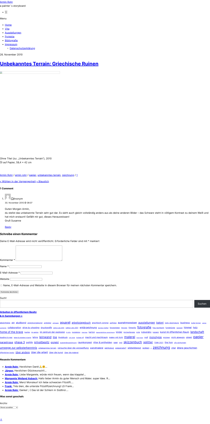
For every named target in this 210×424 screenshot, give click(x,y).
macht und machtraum (96, 337)
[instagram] (6, 12)
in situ (68, 332)
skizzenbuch (133, 342)
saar (116, 342)
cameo (204, 323)
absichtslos (5, 323)
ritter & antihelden (102, 342)
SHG (120, 343)
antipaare (56, 323)
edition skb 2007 (72, 328)
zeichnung (68, 175)
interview (84, 332)
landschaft (197, 332)
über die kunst (56, 352)
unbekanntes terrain (49, 175)
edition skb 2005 (58, 328)
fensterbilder (115, 328)
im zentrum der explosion (52, 332)
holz (195, 327)
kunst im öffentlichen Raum (174, 332)
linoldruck (63, 337)
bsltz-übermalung (172, 323)
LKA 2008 (72, 337)
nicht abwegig (178, 337)
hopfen (27, 332)
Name (4, 266)
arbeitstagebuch (81, 322)
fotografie (144, 327)
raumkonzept (85, 342)
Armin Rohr (6, 175)
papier (32, 175)
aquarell (65, 322)
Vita (7, 28)
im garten (35, 332)
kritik (138, 332)
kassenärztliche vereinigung (105, 332)
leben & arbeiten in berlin (22, 337)
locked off (80, 337)
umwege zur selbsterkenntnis (18, 347)
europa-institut (103, 328)
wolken (145, 348)
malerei (129, 337)
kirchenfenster (129, 332)
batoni (160, 322)
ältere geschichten (187, 348)
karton (92, 332)
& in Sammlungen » (11, 315)
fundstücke (170, 328)
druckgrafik (46, 327)
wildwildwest (134, 348)
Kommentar (7, 260)
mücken (166, 337)
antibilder (47, 323)
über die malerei (71, 353)
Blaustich (42, 181)
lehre (35, 337)
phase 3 (19, 342)
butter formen (196, 323)
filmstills (132, 328)
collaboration (14, 327)
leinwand (45, 337)
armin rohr (21, 175)
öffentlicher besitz (7, 353)
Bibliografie (11, 40)
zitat (173, 348)
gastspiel (179, 328)
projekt (55, 342)
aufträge (113, 323)
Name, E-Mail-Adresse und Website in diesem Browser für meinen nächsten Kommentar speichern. (60, 285)
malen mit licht (116, 337)
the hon (169, 342)
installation (76, 332)
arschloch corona (100, 323)
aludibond (21, 322)
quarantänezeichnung (68, 343)
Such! (3, 298)
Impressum (11, 44)
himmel (188, 327)
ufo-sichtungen (180, 343)
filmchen (124, 328)
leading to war (6, 337)
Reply (8, 227)
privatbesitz (41, 342)
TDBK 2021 (158, 343)
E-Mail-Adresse (10, 272)
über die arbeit (39, 352)
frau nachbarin (158, 328)
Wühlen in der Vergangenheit (18, 181)
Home (8, 24)
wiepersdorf (120, 348)
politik (29, 342)
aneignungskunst (35, 323)
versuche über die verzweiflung (73, 348)
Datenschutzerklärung (22, 48)
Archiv (3, 403)
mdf (146, 337)
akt (13, 323)
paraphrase (6, 342)
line (55, 337)
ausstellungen (146, 322)
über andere (23, 352)
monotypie (155, 337)
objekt (189, 337)
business (185, 322)
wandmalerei (96, 348)
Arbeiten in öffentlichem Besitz (18, 312)
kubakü (156, 332)
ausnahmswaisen (127, 322)
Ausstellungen (13, 32)
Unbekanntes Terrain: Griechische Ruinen (49, 64)
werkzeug (109, 348)
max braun (139, 337)
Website (4, 279)
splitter (148, 342)
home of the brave (11, 331)
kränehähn (146, 332)
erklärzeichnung (88, 327)
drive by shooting (30, 327)
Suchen (202, 303)
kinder (119, 332)
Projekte (9, 36)
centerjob (3, 328)
